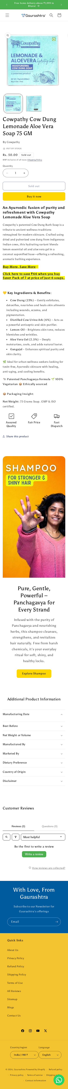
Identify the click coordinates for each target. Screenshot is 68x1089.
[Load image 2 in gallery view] (34, 103)
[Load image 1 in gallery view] (13, 103)
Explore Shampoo (34, 673)
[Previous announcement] (7, 5)
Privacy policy (17, 1075)
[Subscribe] (57, 922)
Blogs (10, 1007)
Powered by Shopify (35, 1069)
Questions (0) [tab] (49, 826)
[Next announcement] (61, 5)
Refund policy (55, 1069)
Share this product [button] (17, 436)
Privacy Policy (15, 958)
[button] (7, 15)
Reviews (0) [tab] (18, 826)
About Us (12, 950)
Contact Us (14, 1015)
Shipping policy (54, 1075)
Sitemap (12, 999)
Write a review (34, 854)
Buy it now (34, 196)
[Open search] (6, 837)
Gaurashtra (20, 1069)
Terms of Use (15, 982)
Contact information (35, 1080)
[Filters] (15, 837)
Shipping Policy (34, 160)
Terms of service (35, 1075)
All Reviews (14, 991)
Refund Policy (15, 966)
